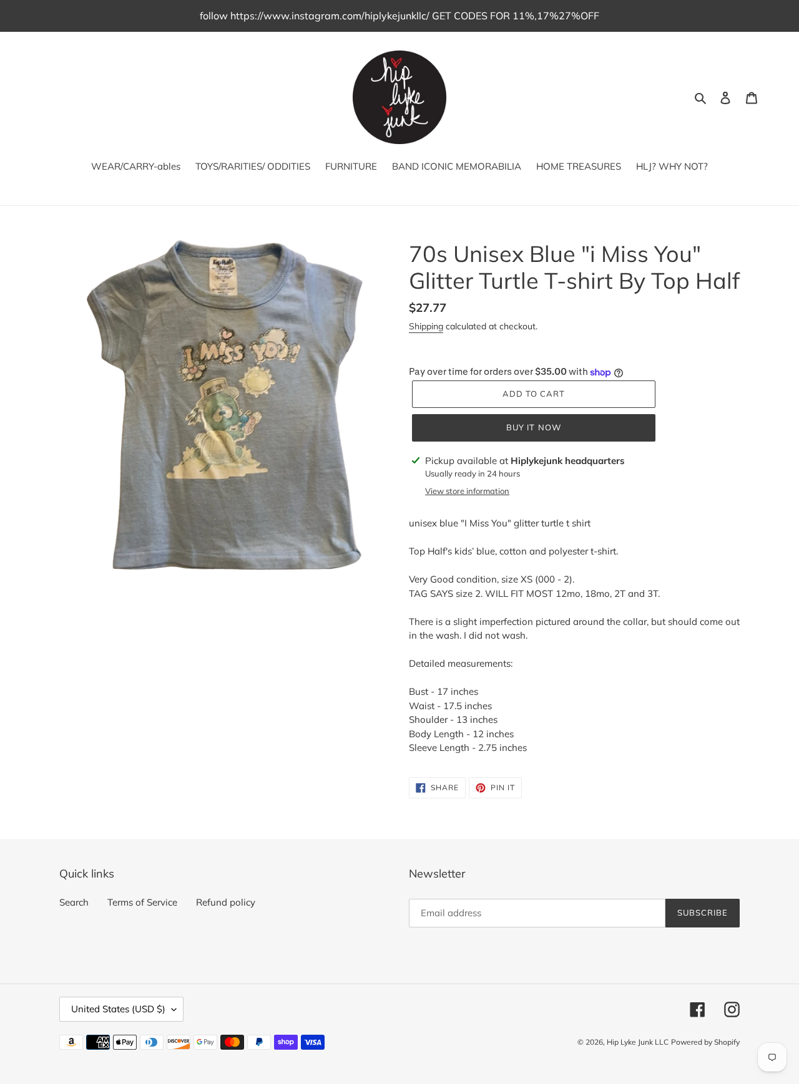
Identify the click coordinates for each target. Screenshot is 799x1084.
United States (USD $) (118, 1009)
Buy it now (533, 427)
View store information (467, 491)
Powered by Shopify (705, 1042)
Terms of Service (142, 902)
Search (74, 902)
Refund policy (225, 902)
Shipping (426, 326)
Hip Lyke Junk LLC (638, 1042)
